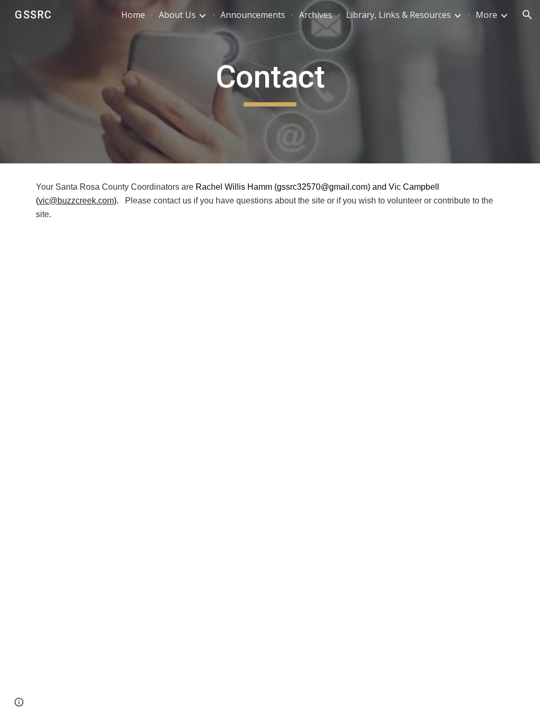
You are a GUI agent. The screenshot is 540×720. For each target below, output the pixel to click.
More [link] (486, 15)
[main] (270, 82)
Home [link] (133, 15)
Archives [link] (315, 15)
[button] (527, 14)
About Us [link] (177, 15)
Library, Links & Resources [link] (398, 15)
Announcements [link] (252, 15)
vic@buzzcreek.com (76, 200)
